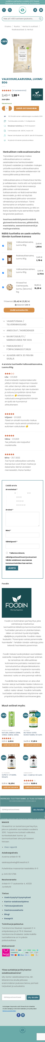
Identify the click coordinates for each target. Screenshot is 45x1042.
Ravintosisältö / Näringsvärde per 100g (19, 338)
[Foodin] (37, 94)
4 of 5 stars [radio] (11, 501)
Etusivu (8, 26)
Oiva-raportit (10, 847)
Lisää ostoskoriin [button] (10, 745)
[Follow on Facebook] (19, 1015)
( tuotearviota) (19, 90)
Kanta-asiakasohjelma (16, 901)
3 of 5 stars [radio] (11, 497)
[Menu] (4, 10)
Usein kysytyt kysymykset (17, 897)
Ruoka (17, 26)
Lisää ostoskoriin (26, 108)
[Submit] (40, 18)
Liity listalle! (38, 809)
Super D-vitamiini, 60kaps (9, 776)
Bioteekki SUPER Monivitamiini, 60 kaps (33, 734)
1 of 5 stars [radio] (9, 493)
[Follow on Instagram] (23, 1015)
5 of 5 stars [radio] (11, 505)
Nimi (8, 530)
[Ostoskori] (41, 10)
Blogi (7, 914)
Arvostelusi (12, 489)
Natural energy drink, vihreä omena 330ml (11, 734)
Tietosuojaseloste (13, 905)
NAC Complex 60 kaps (33, 775)
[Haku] (10, 10)
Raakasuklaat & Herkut (22, 29)
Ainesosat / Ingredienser (20, 330)
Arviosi (9, 510)
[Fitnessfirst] (22, 10)
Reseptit (8, 918)
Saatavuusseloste (13, 910)
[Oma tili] (35, 10)
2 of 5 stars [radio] (22, 493)
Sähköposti (11, 541)
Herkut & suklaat (30, 26)
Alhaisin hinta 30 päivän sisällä (20, 357)
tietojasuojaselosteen (9, 1011)
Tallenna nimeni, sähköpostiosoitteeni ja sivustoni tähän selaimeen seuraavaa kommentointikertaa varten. (21, 558)
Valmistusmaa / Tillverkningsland (16, 323)
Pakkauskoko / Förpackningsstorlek (19, 348)
